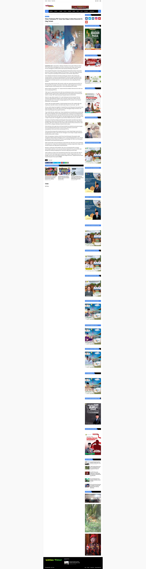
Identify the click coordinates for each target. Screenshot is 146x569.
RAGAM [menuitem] (74, 11)
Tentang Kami (92, 567)
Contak (46, 0)
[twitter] (97, 1)
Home (85, 567)
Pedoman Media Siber (98, 567)
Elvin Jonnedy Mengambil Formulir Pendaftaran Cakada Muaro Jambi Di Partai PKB (95, 480)
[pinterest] (100, 1)
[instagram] (99, 1)
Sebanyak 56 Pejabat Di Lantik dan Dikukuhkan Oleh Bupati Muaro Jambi (95, 462)
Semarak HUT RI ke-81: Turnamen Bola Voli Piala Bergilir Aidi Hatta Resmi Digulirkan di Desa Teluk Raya (50, 177)
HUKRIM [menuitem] (61, 11)
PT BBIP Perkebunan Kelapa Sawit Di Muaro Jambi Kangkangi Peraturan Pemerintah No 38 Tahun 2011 (95, 467)
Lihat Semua (47, 186)
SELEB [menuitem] (82, 11)
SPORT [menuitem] (78, 11)
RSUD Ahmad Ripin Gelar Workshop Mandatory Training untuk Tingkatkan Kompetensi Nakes (63, 177)
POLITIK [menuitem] (65, 11)
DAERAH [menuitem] (55, 11)
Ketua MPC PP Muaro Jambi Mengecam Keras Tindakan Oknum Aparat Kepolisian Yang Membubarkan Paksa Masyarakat (95, 474)
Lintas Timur (48, 23)
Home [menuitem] (47, 11)
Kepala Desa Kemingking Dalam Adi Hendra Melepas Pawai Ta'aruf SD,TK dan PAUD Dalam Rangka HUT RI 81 (77, 177)
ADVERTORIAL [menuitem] (92, 11)
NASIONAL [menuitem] (51, 11)
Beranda (46, 14)
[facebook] (96, 1)
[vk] (93, 18)
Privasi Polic (53, 0)
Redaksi (88, 567)
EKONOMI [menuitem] (69, 11)
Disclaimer (49, 0)
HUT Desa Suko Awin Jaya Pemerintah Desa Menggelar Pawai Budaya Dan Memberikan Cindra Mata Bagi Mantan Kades (95, 486)
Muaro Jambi (51, 14)
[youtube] (86, 22)
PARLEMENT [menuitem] (86, 11)
